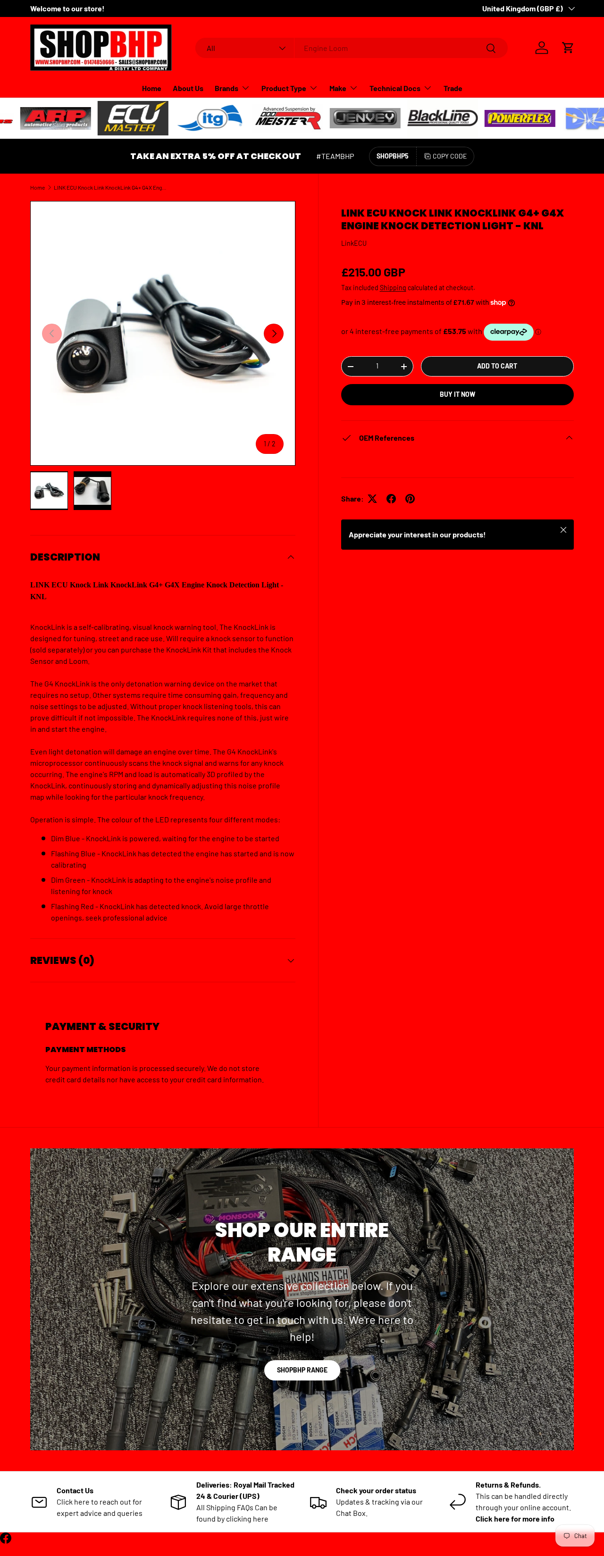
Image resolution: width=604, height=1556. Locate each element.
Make (337, 88)
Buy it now (457, 394)
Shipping (393, 288)
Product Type (283, 88)
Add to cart (497, 366)
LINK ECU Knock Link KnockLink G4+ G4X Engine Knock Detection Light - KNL (110, 187)
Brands (226, 88)
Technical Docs (394, 88)
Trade (453, 88)
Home (151, 88)
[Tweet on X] (372, 498)
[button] (568, 47)
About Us (188, 88)
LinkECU (354, 243)
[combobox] (351, 48)
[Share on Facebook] (391, 498)
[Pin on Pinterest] (410, 498)
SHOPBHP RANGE (302, 1370)
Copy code (450, 156)
